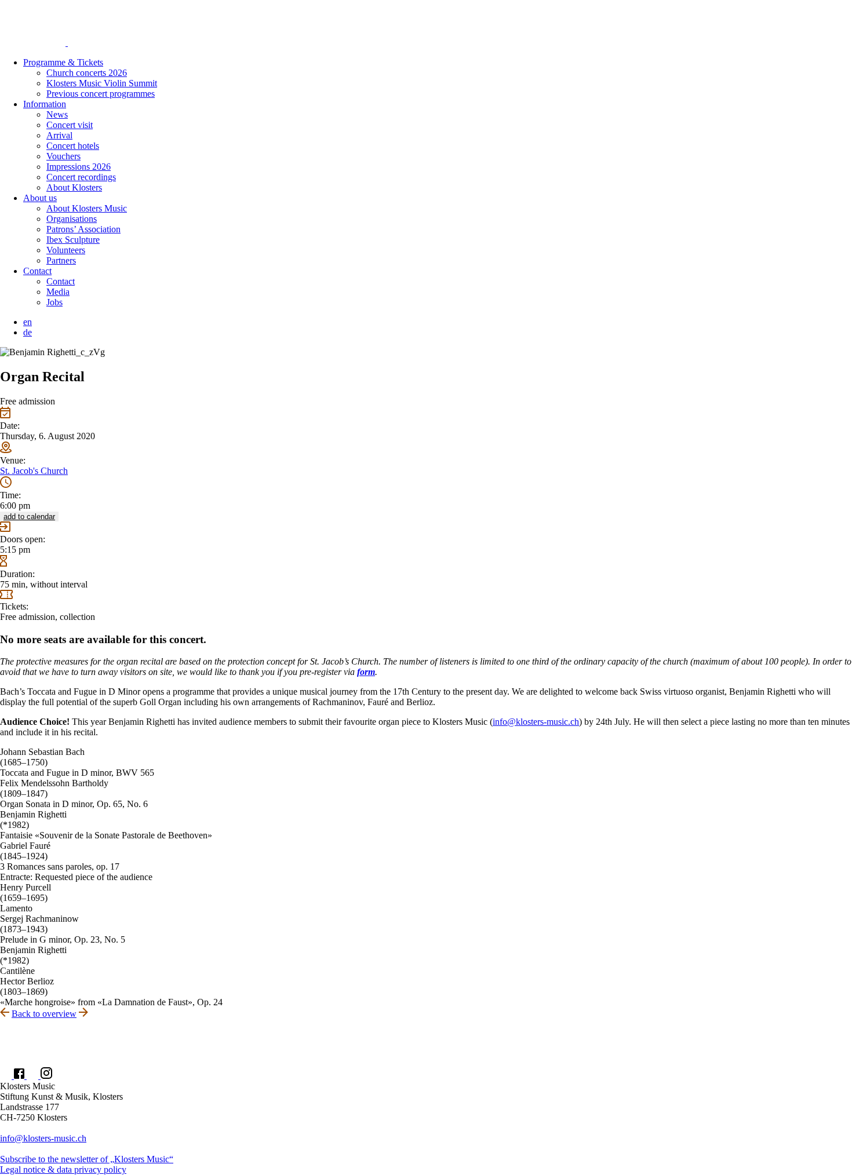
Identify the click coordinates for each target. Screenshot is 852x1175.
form (366, 672)
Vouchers (63, 156)
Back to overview (44, 1014)
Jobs (54, 302)
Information (44, 104)
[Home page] (426, 24)
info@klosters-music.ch (536, 722)
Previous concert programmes (100, 93)
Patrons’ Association (83, 229)
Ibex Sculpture (73, 240)
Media (58, 292)
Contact (37, 271)
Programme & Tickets (63, 62)
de (27, 332)
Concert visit (69, 125)
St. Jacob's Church (34, 471)
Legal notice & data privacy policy (63, 1169)
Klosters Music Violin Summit (101, 83)
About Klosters (74, 187)
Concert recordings (81, 177)
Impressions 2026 (78, 166)
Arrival (59, 135)
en (27, 322)
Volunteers (65, 250)
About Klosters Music (86, 208)
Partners (61, 260)
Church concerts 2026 (86, 73)
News (57, 114)
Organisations (71, 219)
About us (40, 198)
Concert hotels (72, 146)
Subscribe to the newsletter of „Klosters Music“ (86, 1159)
